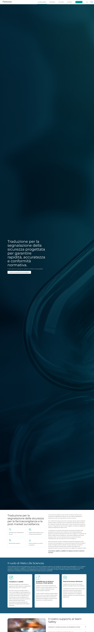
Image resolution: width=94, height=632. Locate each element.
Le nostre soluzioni (42, 2)
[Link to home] (7, 2)
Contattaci (79, 2)
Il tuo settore (52, 2)
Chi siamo (69, 2)
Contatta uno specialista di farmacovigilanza (19, 272)
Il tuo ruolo (61, 2)
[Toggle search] (87, 2)
